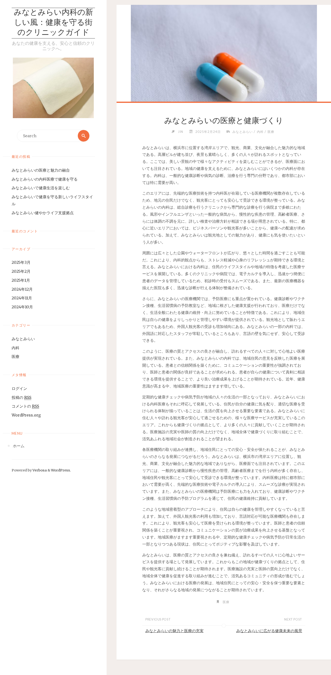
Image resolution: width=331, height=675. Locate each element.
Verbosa (39, 470)
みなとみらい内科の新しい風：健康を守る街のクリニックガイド (53, 23)
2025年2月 (21, 271)
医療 (15, 356)
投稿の (21, 397)
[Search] (83, 136)
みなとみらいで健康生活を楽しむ (41, 187)
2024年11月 (22, 298)
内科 (15, 347)
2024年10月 (22, 306)
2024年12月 (22, 289)
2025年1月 (21, 280)
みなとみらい (23, 338)
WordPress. (61, 470)
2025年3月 (21, 262)
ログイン (19, 388)
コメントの (25, 406)
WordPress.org (26, 415)
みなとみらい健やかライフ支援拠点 (43, 212)
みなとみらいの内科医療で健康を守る (45, 179)
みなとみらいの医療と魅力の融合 (41, 170)
